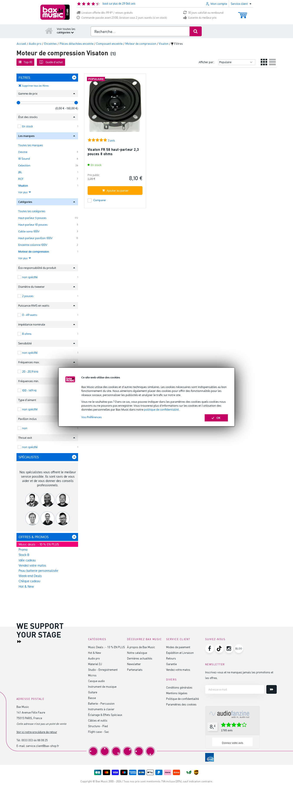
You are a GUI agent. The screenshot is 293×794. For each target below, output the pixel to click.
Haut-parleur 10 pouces (32, 224)
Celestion (24, 165)
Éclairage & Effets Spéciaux (105, 715)
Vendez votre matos (32, 565)
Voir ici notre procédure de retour (36, 732)
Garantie (171, 664)
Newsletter (134, 664)
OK (218, 417)
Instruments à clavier (101, 709)
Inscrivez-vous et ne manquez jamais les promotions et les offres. (239, 675)
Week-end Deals (30, 576)
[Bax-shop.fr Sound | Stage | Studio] (55, 12)
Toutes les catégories (31, 211)
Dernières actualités (139, 658)
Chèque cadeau (29, 581)
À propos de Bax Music (141, 647)
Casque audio (96, 681)
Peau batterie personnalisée (38, 570)
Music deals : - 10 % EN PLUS (39, 544)
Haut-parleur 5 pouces (32, 218)
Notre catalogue (137, 652)
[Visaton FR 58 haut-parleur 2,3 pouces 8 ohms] (115, 106)
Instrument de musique (102, 686)
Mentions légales (176, 693)
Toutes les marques (30, 145)
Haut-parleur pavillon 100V (35, 238)
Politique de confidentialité (182, 698)
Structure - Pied (98, 726)
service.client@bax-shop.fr (42, 746)
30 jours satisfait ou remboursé (206, 12)
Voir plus (23, 192)
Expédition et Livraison (180, 652)
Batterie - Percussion (101, 703)
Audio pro (94, 658)
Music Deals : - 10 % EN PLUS (106, 647)
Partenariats (134, 669)
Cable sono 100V (28, 231)
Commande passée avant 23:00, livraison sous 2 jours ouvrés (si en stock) (124, 17)
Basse (92, 698)
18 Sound (24, 158)
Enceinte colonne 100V (32, 245)
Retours (171, 658)
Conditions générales (179, 687)
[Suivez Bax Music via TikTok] (219, 648)
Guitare (92, 692)
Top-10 (28, 62)
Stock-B (24, 555)
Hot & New (26, 586)
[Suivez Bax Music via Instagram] (229, 648)
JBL (20, 172)
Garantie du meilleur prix (202, 17)
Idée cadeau (27, 560)
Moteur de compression (33, 251)
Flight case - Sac (98, 731)
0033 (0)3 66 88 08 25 (34, 740)
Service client (178, 639)
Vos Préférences (91, 417)
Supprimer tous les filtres (35, 85)
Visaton (23, 185)
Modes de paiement (178, 647)
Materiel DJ (95, 664)
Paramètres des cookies (181, 704)
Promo (23, 549)
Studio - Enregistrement (103, 669)
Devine (22, 152)
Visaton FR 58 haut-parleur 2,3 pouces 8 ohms (113, 151)
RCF (20, 179)
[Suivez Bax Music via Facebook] (209, 648)
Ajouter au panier (118, 190)
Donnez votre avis (232, 743)
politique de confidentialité (161, 409)
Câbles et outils (97, 720)
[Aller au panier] (242, 13)
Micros (92, 675)
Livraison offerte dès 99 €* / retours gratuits (107, 12)
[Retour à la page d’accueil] (49, 30)
